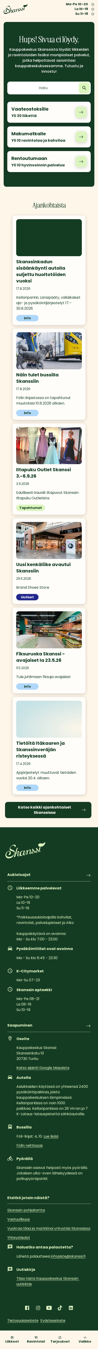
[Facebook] (27, 1308)
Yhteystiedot (18, 1237)
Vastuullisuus (18, 1219)
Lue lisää (51, 1136)
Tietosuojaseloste (23, 1320)
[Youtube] (49, 1308)
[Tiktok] (60, 1308)
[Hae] (84, 87)
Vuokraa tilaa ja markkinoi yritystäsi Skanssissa (48, 1228)
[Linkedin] (71, 1308)
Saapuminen (19, 1026)
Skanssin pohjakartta (26, 1210)
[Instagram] (38, 1308)
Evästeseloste (52, 1320)
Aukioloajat (19, 875)
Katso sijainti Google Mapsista (42, 1067)
